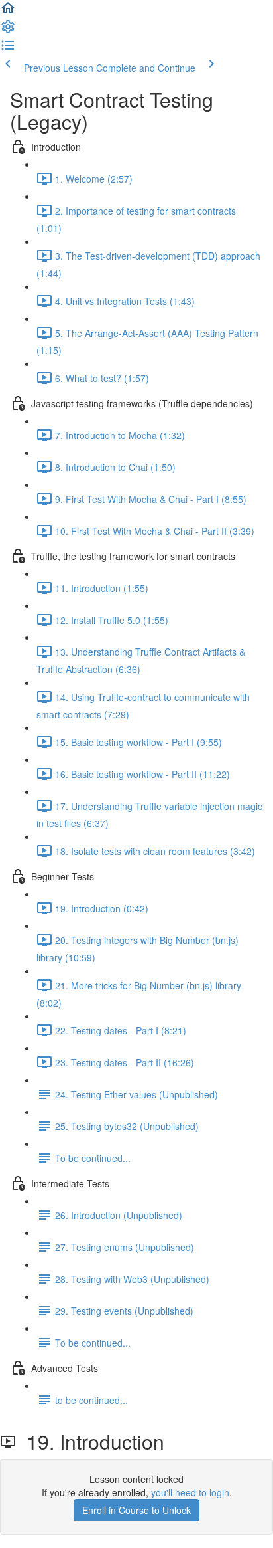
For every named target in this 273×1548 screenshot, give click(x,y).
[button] (8, 12)
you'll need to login (190, 1492)
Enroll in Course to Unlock (136, 1510)
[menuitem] (8, 30)
